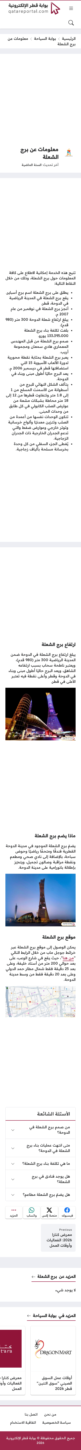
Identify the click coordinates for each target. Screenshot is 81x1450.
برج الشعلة (47, 1276)
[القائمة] (71, 8)
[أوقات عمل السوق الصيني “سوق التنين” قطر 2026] (53, 1360)
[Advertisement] (40, 99)
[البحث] (71, 22)
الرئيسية (69, 38)
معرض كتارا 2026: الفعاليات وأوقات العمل (59, 1240)
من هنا (68, 958)
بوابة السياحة (45, 38)
